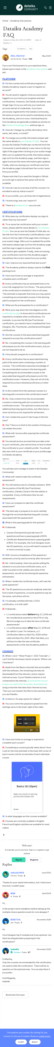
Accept (21, 1042)
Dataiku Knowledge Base (17, 125)
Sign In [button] (18, 860)
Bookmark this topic (15, 994)
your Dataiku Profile (29, 141)
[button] (5, 57)
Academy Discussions (37, 69)
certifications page (11, 313)
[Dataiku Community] (27, 8)
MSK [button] (12, 893)
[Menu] (5, 7)
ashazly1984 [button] (17, 872)
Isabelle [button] (14, 949)
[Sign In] (50, 8)
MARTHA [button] (15, 919)
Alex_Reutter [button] (17, 55)
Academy (21, 48)
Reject (35, 1042)
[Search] (45, 8)
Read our (40, 1036)
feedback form (22, 205)
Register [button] (34, 860)
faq (30, 48)
